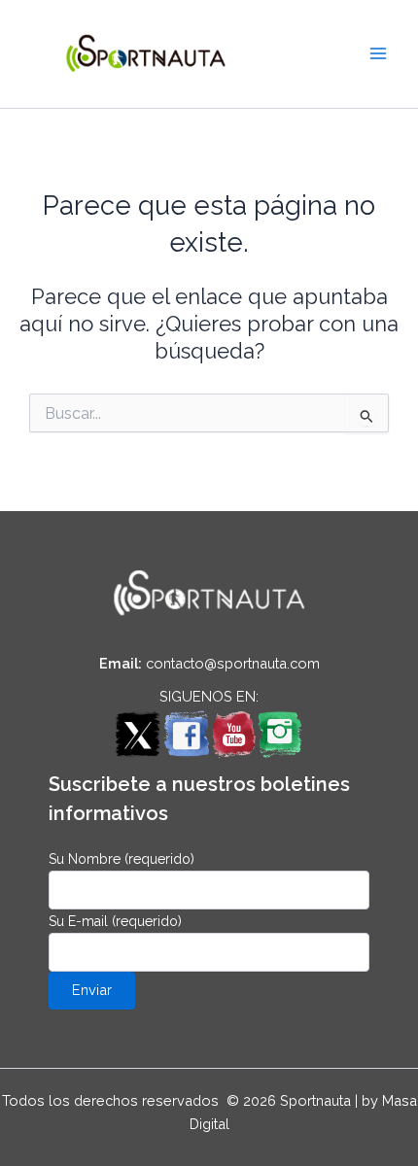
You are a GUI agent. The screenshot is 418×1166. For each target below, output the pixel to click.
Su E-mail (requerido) (115, 921)
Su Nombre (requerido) (121, 859)
